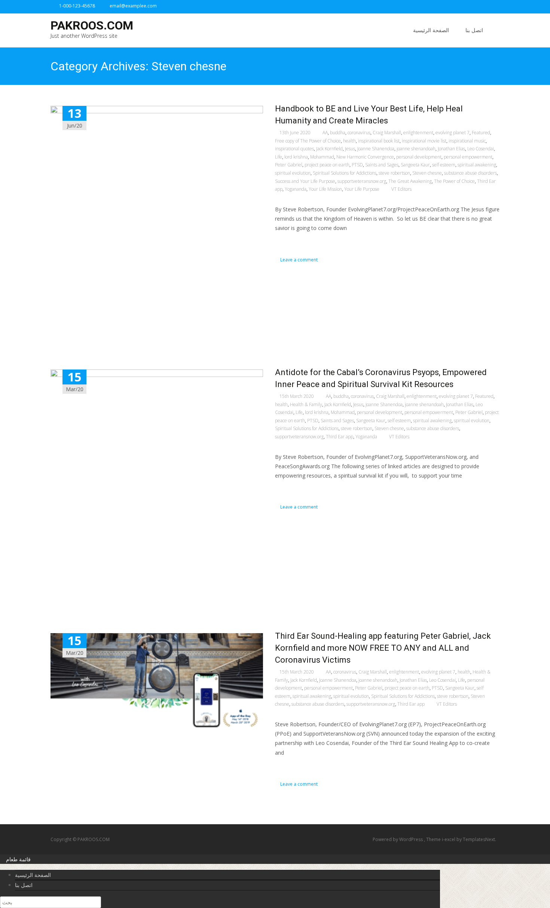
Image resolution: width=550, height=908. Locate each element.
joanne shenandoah (416, 148)
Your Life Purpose (361, 189)
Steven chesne (427, 173)
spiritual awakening (477, 165)
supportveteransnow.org (361, 181)
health (349, 141)
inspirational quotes (294, 148)
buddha (337, 132)
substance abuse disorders (470, 173)
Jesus (350, 148)
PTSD (357, 165)
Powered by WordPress (398, 839)
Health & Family (306, 404)
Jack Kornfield (329, 148)
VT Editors (401, 189)
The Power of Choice (454, 181)
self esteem (443, 165)
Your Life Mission (325, 189)
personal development (418, 157)
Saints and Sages (381, 165)
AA (325, 132)
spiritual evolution (293, 173)
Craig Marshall (387, 132)
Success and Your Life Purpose (305, 181)
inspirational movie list (424, 141)
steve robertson (394, 173)
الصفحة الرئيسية (431, 30)
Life (278, 157)
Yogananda (295, 189)
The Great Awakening (410, 181)
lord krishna (296, 157)
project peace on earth (327, 165)
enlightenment (418, 132)
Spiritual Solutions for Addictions (344, 173)
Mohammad (322, 157)
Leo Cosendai (480, 148)
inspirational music (467, 141)
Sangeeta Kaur (415, 165)
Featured (481, 132)
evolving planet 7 (453, 132)
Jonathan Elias (451, 148)
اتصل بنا (474, 30)
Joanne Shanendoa (375, 148)
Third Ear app (339, 436)
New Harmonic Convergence (365, 157)
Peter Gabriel (288, 165)
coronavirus (359, 132)
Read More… (291, 241)
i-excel (449, 839)
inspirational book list (379, 141)
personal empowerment (468, 157)
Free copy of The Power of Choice (308, 141)
